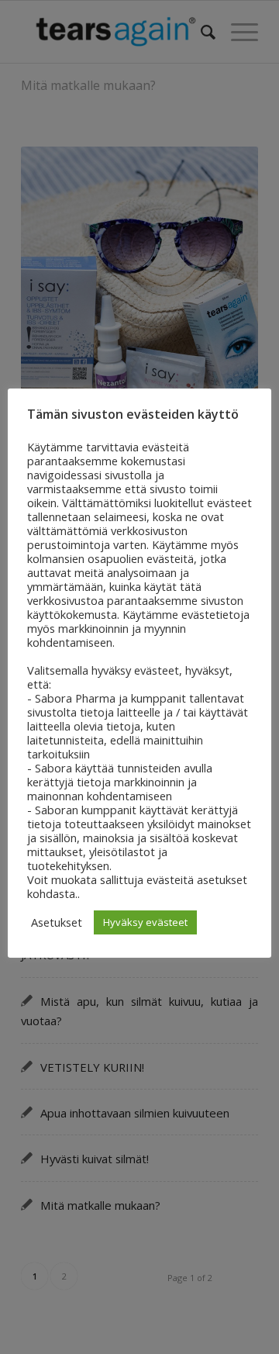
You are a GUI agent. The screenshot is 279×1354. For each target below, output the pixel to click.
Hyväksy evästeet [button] (145, 922)
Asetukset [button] (56, 922)
